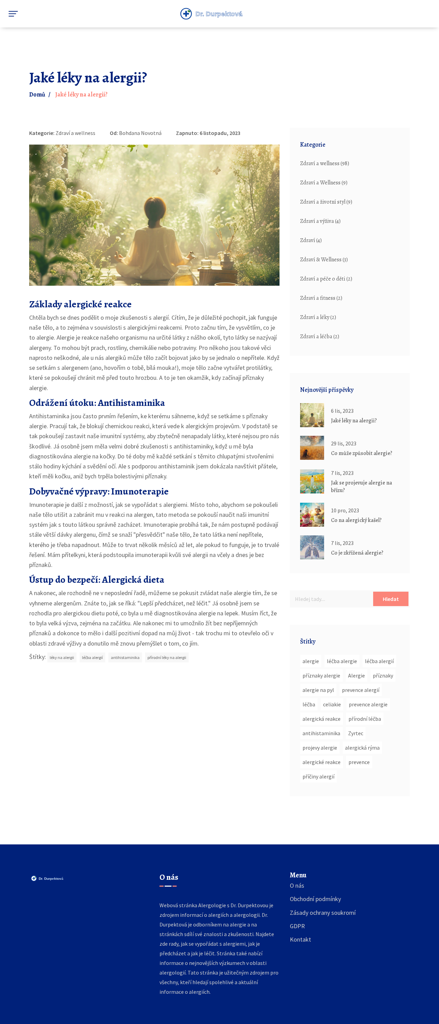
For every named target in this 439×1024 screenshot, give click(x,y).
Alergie (356, 675)
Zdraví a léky (318, 317)
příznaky (383, 675)
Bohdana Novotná (140, 132)
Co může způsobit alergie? (361, 453)
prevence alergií (360, 689)
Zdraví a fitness (321, 298)
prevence (359, 762)
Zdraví (311, 240)
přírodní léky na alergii (166, 657)
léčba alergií (92, 657)
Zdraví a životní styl (326, 202)
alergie (310, 661)
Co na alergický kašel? (356, 520)
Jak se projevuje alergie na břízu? (361, 486)
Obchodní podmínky (315, 899)
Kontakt (300, 939)
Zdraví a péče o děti (326, 279)
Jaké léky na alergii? (354, 420)
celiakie (332, 704)
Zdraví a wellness (75, 132)
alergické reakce (321, 762)
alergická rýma (362, 747)
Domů (37, 94)
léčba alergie (342, 661)
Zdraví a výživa (320, 221)
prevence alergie (368, 704)
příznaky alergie (321, 675)
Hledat (391, 598)
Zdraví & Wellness (324, 259)
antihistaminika (125, 657)
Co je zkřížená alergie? (357, 553)
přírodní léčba (364, 718)
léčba (308, 704)
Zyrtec (355, 733)
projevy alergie (319, 747)
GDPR (297, 926)
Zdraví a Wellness (323, 182)
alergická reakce (321, 718)
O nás (297, 885)
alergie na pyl (318, 689)
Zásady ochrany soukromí (323, 913)
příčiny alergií (318, 776)
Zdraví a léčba (319, 336)
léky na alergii (62, 657)
